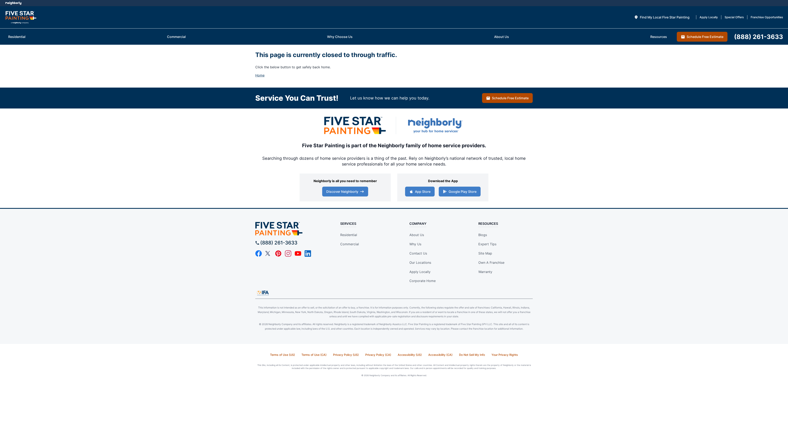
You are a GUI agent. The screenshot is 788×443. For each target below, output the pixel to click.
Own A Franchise (491, 262)
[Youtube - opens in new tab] (298, 253)
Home (260, 75)
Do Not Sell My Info (472, 354)
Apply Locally (420, 272)
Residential (348, 235)
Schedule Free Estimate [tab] (705, 37)
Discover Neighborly (342, 192)
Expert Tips (487, 244)
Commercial (349, 244)
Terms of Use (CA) (313, 354)
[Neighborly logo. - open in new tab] (13, 3)
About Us (416, 235)
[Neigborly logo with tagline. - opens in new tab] (435, 125)
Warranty (485, 272)
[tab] (662, 17)
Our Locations (420, 262)
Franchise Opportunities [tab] (767, 17)
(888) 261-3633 (278, 243)
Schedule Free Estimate (510, 98)
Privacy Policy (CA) (378, 354)
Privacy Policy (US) (346, 354)
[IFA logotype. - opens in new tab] (262, 292)
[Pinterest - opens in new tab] (278, 253)
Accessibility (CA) (440, 354)
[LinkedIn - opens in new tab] (308, 253)
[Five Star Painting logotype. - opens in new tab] (355, 125)
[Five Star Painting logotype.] (21, 17)
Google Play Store (462, 192)
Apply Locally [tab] (709, 17)
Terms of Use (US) (282, 354)
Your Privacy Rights (504, 354)
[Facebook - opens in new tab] (258, 253)
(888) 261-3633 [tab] (758, 36)
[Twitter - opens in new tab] (268, 253)
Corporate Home (422, 281)
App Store (423, 192)
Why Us (415, 244)
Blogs (482, 235)
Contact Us (418, 253)
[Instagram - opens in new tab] (288, 253)
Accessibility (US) (410, 354)
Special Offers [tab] (734, 17)
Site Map (485, 253)
